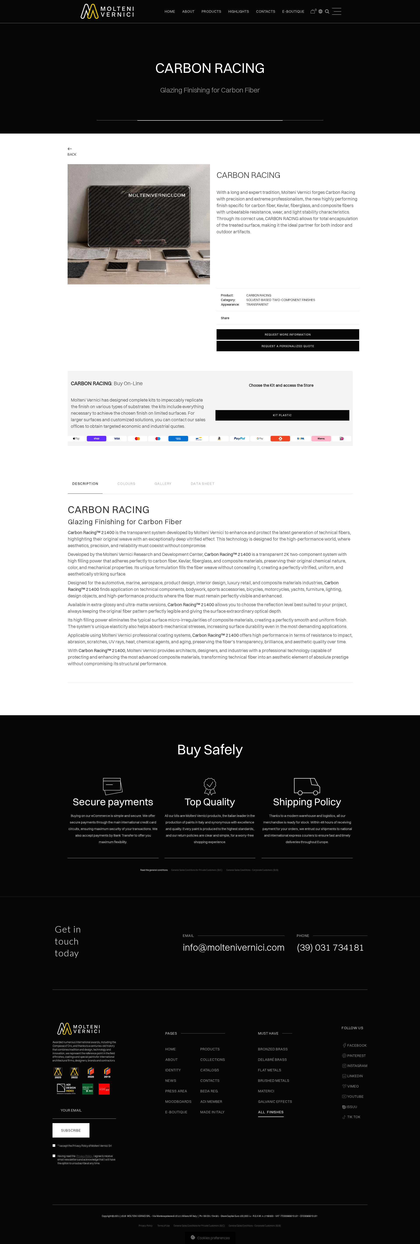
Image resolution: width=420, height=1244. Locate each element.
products (211, 11)
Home (170, 1049)
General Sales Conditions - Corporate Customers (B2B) (252, 870)
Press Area (176, 1091)
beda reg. (209, 1091)
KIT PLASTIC (282, 415)
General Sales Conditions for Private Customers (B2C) (196, 870)
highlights (238, 11)
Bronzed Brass (273, 1049)
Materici (266, 1091)
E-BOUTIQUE (293, 11)
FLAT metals (270, 1070)
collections (212, 1059)
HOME (170, 11)
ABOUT (188, 11)
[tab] (85, 484)
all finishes (271, 1112)
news (170, 1080)
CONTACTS (265, 11)
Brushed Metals (273, 1080)
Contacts (210, 1080)
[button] (320, 11)
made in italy (212, 1112)
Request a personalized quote (288, 346)
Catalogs (209, 1070)
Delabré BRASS (272, 1059)
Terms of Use (163, 1225)
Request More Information (288, 334)
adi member (211, 1101)
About (171, 1059)
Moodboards (178, 1101)
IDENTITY (173, 1070)
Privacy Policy (84, 1156)
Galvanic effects (275, 1101)
